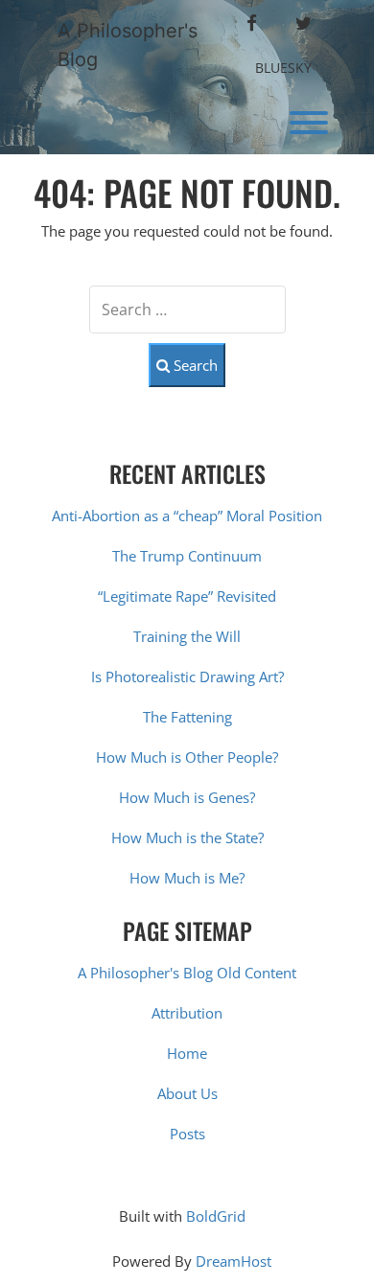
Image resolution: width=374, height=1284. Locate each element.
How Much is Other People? (187, 757)
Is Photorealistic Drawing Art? (187, 676)
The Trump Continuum (187, 555)
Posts (187, 1133)
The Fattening (187, 716)
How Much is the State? (187, 837)
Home (187, 1053)
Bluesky (283, 67)
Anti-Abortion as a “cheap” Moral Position (187, 515)
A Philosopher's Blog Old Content (187, 972)
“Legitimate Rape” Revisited (187, 596)
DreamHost (233, 1261)
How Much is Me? (187, 877)
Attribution (187, 1012)
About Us (187, 1093)
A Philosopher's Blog (128, 45)
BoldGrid (215, 1216)
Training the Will (187, 636)
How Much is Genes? (187, 797)
